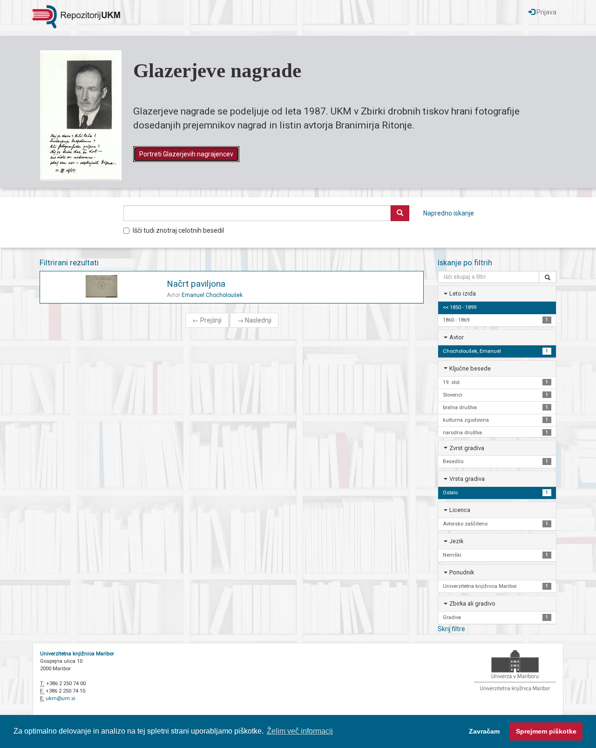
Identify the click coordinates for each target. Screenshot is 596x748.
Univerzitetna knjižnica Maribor (77, 654)
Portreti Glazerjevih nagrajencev (186, 154)
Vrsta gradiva (467, 478)
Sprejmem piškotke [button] (546, 731)
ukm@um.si (60, 698)
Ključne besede (470, 368)
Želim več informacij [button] (300, 731)
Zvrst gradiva (466, 448)
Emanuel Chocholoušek (212, 295)
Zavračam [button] (484, 731)
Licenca (459, 509)
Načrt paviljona (196, 283)
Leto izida (462, 293)
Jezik (456, 541)
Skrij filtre (451, 629)
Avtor (456, 337)
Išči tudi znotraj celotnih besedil (178, 230)
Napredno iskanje (448, 213)
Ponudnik (461, 572)
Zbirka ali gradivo (472, 603)
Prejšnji (207, 320)
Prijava (545, 12)
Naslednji (254, 320)
